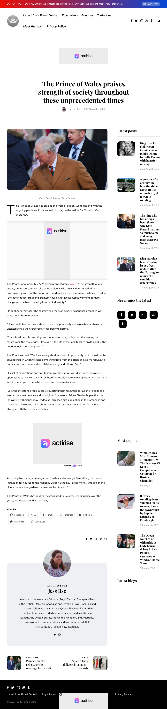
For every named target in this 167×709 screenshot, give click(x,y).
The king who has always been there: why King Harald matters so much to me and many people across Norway (150, 229)
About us (87, 15)
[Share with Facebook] (86, 539)
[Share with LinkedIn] (96, 539)
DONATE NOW (151, 4)
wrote (73, 284)
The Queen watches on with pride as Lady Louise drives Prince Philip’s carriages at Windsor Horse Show (150, 549)
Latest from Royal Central (41, 15)
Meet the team (33, 26)
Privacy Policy (56, 26)
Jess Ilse (76, 109)
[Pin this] (101, 539)
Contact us (104, 15)
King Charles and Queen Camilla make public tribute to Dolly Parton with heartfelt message (150, 153)
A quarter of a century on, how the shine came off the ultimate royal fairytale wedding (149, 189)
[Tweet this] (91, 539)
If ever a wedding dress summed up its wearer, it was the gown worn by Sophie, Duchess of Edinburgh (149, 508)
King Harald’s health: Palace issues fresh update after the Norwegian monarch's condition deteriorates (149, 271)
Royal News (70, 15)
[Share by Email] (105, 539)
